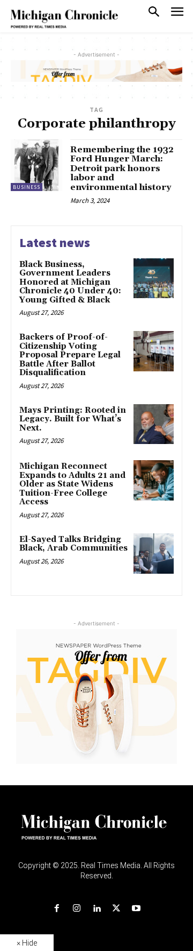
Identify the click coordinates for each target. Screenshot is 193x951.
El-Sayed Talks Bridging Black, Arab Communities (73, 544)
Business (26, 187)
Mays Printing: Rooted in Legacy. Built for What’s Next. (72, 419)
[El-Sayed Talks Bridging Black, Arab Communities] (153, 553)
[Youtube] (136, 908)
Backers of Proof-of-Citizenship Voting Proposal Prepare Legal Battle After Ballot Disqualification (70, 355)
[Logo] (96, 833)
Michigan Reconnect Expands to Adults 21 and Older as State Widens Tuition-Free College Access (72, 484)
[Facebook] (56, 908)
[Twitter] (116, 908)
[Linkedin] (96, 908)
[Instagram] (76, 908)
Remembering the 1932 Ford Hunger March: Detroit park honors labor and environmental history (122, 168)
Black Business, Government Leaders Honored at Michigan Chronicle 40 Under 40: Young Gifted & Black (70, 282)
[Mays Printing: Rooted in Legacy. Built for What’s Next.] (153, 424)
